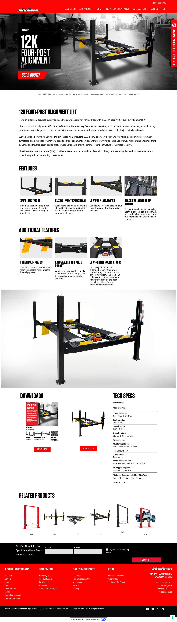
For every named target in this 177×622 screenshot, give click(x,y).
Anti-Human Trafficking (116, 582)
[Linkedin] (163, 609)
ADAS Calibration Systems (49, 589)
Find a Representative (117, 9)
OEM (99, 9)
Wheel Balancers (45, 579)
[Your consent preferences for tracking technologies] (172, 617)
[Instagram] (158, 609)
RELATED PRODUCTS (129, 94)
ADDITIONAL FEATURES (76, 94)
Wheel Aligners (45, 575)
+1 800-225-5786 (159, 3)
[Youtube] (147, 609)
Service (76, 585)
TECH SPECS (111, 94)
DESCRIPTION (44, 94)
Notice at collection (77, 619)
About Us (70, 9)
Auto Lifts (43, 585)
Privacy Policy (112, 579)
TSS (163, 9)
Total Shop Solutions (13, 595)
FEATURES (58, 94)
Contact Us (139, 9)
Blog (6, 585)
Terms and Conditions (115, 575)
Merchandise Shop (12, 598)
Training (154, 9)
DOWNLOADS (96, 94)
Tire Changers (44, 582)
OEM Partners (10, 589)
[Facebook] (152, 609)
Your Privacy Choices (93, 619)
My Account (77, 582)
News (7, 582)
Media (7, 592)
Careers (8, 579)
